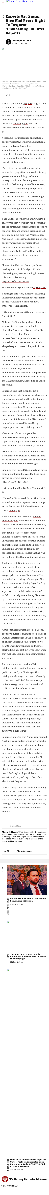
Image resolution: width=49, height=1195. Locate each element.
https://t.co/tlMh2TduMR (15, 306)
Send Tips (16, 826)
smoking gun (20, 123)
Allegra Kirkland (23, 40)
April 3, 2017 (39, 287)
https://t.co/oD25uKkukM (15, 281)
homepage (14, 510)
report (28, 103)
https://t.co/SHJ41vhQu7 (15, 482)
